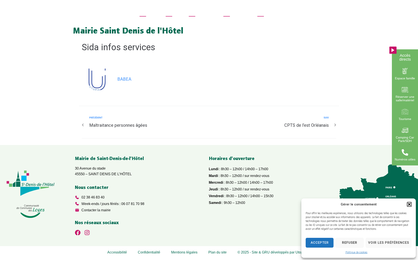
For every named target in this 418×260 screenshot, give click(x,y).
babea (124, 79)
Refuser (349, 243)
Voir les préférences (388, 243)
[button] (409, 204)
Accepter (320, 243)
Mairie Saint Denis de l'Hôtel (128, 30)
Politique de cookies (356, 252)
